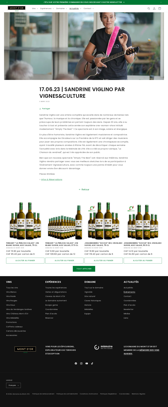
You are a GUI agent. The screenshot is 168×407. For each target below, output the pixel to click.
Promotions (11, 322)
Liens (126, 318)
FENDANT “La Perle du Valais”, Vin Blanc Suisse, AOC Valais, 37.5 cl (61, 244)
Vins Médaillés (12, 318)
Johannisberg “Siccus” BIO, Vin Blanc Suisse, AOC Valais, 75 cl (103, 244)
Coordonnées (51, 309)
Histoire (87, 305)
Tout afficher (84, 268)
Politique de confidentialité (67, 394)
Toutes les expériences (56, 287)
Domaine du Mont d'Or (21, 394)
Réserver (49, 318)
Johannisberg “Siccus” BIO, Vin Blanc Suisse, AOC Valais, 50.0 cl (143, 244)
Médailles (88, 309)
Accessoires (11, 335)
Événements (129, 292)
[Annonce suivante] (161, 2)
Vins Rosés (11, 296)
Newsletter (129, 309)
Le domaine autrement (56, 300)
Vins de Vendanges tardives (19, 309)
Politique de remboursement (43, 394)
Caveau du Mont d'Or (55, 296)
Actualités (128, 287)
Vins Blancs (11, 292)
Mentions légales (138, 394)
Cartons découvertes (16, 331)
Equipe (87, 313)
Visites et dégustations (56, 292)
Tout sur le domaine (93, 287)
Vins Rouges (11, 300)
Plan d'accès (51, 313)
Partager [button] (46, 108)
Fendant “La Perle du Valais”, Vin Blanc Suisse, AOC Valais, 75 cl (22, 244)
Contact (127, 296)
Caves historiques (92, 300)
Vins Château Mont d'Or (17, 313)
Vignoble (88, 292)
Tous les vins (12, 287)
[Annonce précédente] (7, 2)
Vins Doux (10, 305)
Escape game (51, 305)
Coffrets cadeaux (14, 326)
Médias (127, 313)
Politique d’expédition (108, 394)
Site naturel (89, 296)
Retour (85, 189)
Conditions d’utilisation (89, 394)
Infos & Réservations (51, 179)
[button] (35, 8)
